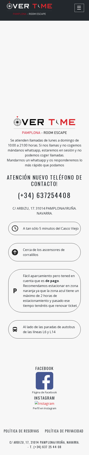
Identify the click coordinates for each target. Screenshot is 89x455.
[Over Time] (29, 13)
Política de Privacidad (64, 431)
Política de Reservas (21, 431)
